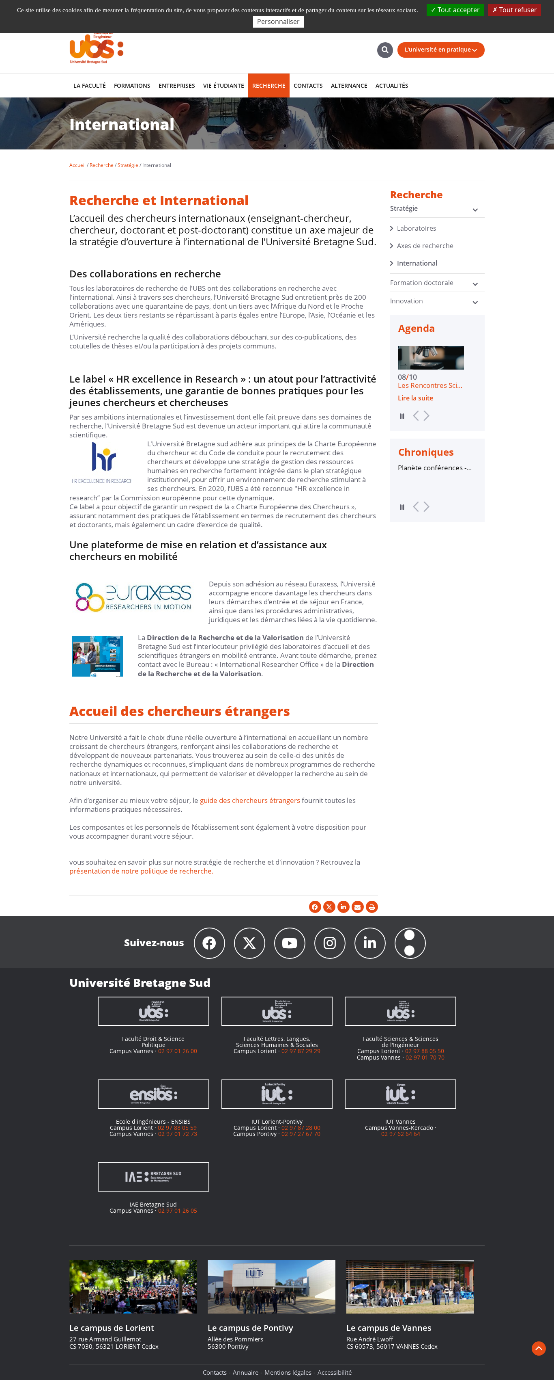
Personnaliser (278, 21)
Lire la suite (424, 398)
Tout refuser (517, 9)
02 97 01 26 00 (177, 1051)
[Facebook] (209, 943)
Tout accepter (458, 9)
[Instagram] (330, 943)
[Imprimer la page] (372, 907)
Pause (402, 416)
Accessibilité (335, 1372)
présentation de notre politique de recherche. (141, 871)
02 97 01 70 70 (425, 1057)
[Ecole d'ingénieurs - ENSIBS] (153, 1094)
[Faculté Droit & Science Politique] (153, 1011)
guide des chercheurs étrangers (250, 800)
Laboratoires (416, 228)
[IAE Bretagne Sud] (153, 1177)
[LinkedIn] (370, 943)
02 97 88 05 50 (424, 1051)
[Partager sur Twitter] (329, 907)
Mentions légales (287, 1372)
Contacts (215, 1372)
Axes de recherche (425, 245)
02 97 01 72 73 (177, 1134)
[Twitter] (249, 943)
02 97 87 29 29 (300, 1051)
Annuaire (245, 1372)
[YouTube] (289, 943)
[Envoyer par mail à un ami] (358, 907)
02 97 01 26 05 (177, 1210)
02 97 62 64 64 (400, 1134)
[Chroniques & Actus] (410, 943)
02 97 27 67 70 (300, 1134)
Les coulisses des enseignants (433, 468)
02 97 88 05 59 (177, 1128)
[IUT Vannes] (400, 1094)
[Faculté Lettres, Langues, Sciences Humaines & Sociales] (277, 1011)
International (417, 263)
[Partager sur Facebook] (315, 907)
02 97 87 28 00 (300, 1128)
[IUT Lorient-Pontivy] (277, 1094)
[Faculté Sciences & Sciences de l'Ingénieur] (400, 1011)
